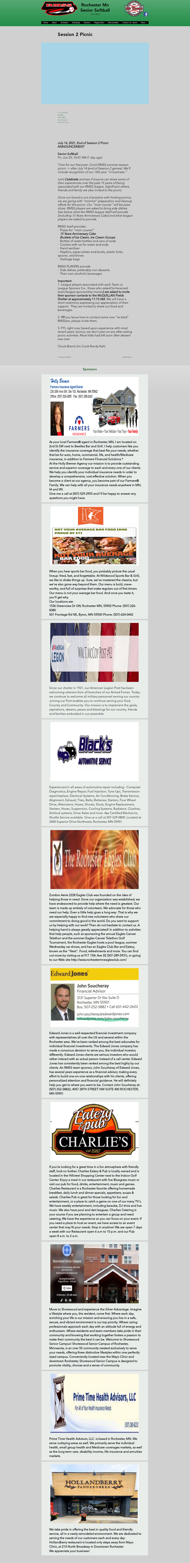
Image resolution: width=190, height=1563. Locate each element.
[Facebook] (146, 14)
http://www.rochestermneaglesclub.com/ (99, 960)
